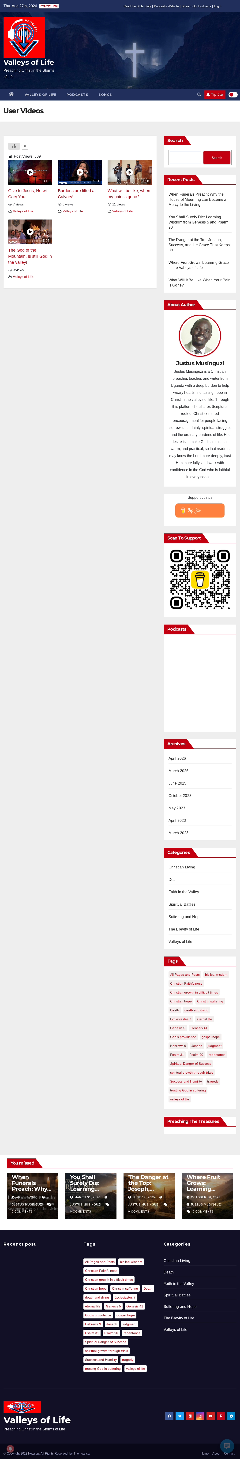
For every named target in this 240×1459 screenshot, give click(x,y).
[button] (199, 95)
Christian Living (182, 867)
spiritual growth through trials (191, 1072)
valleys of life (179, 1099)
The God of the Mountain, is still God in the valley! (30, 256)
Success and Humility (186, 1081)
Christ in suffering (210, 1001)
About (216, 1453)
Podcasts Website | (167, 6)
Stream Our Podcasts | (197, 6)
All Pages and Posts (185, 974)
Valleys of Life (29, 62)
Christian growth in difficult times (194, 992)
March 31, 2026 (88, 1197)
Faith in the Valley (184, 892)
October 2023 (180, 796)
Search (175, 140)
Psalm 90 (196, 1055)
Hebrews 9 (178, 1046)
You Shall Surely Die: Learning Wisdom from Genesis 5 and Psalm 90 (198, 222)
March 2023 (179, 833)
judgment (214, 1046)
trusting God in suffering (188, 1090)
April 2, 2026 (27, 1197)
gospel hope (211, 1037)
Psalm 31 (177, 1055)
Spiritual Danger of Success (190, 1063)
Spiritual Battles (182, 904)
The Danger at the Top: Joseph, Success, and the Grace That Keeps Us (199, 245)
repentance (217, 1055)
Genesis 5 (177, 1028)
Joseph (196, 1046)
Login (217, 6)
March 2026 (179, 771)
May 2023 (177, 808)
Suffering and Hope (185, 917)
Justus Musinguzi (206, 1204)
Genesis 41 (199, 1028)
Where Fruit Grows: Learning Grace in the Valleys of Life (206, 1189)
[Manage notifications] (10, 1448)
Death (174, 880)
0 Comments (22, 1211)
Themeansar (82, 1453)
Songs (105, 95)
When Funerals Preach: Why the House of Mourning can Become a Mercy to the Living (197, 199)
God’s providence (183, 1037)
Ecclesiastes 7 (180, 1019)
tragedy (212, 1081)
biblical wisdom (216, 974)
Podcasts (77, 95)
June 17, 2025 (144, 1197)
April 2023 (177, 821)
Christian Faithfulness (186, 983)
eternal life (204, 1019)
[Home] (11, 94)
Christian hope (181, 1001)
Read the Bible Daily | (138, 6)
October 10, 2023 (206, 1197)
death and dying (196, 1010)
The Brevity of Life (184, 929)
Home (205, 1453)
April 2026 (177, 758)
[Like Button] (14, 146)
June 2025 (178, 783)
